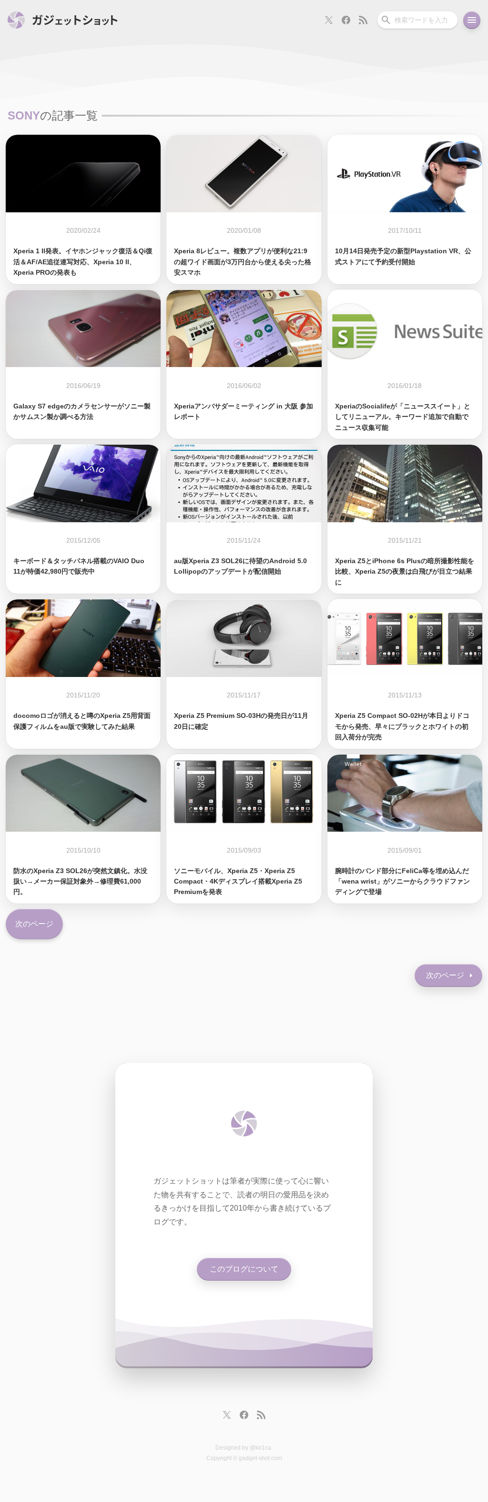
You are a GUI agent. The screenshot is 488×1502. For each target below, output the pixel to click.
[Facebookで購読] (346, 20)
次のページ (34, 924)
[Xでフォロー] (328, 20)
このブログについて (244, 1269)
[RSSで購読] (363, 20)
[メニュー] (471, 20)
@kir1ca (260, 1447)
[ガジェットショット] (63, 20)
